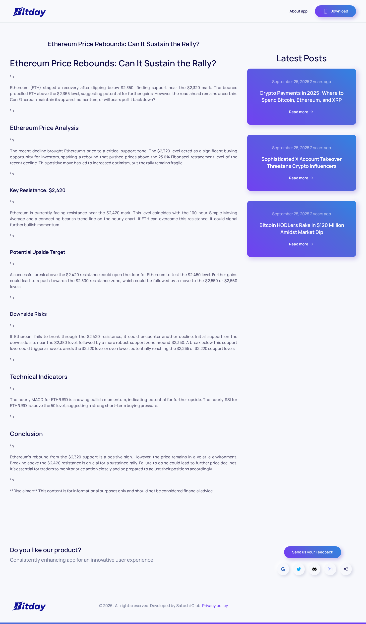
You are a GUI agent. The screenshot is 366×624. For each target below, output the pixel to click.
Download (339, 11)
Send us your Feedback (312, 552)
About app (298, 11)
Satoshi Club (188, 605)
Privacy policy (215, 605)
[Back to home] (28, 11)
